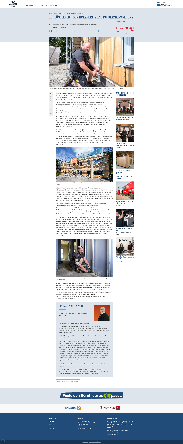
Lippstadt (75, 31)
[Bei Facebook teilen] (51, 106)
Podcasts (44, 5)
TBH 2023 (51, 428)
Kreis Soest (61, 31)
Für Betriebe (54, 5)
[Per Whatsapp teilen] (51, 113)
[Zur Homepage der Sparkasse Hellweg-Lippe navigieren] (125, 28)
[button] (125, 33)
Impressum (85, 442)
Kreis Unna (68, 31)
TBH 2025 (51, 421)
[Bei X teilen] (51, 110)
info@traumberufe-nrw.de (84, 428)
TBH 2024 (51, 425)
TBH (50, 13)
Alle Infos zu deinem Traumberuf (67, 381)
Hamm (54, 31)
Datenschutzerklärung (95, 442)
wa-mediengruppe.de (112, 434)
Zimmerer (54, 13)
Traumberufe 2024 (85, 31)
